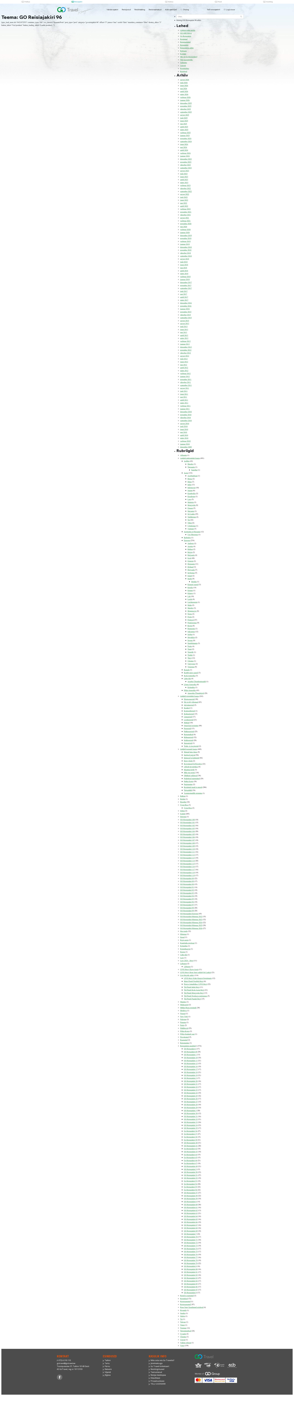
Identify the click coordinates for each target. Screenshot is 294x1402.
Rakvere (108, 1369)
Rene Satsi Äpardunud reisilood (191, 1307)
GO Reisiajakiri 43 (191, 1151)
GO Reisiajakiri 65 (191, 1219)
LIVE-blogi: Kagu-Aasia (189, 969)
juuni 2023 (184, 176)
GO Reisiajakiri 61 (191, 1207)
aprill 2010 (184, 435)
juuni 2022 (184, 200)
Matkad (186, 722)
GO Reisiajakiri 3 (190, 1110)
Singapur (191, 511)
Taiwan (183, 1322)
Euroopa (187, 540)
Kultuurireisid (189, 714)
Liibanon (183, 963)
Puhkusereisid (189, 731)
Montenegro (192, 611)
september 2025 (186, 112)
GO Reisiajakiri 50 (191, 1172)
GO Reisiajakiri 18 (191, 1072)
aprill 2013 (184, 335)
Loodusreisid (188, 719)
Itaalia (190, 578)
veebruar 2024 (185, 153)
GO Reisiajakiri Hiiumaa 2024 (191, 922)
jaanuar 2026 (185, 100)
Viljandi (108, 1372)
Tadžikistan (192, 517)
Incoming (269, 2)
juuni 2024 (184, 144)
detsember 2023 (186, 159)
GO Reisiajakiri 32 (191, 1119)
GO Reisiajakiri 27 (191, 1101)
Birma (190, 478)
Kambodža (191, 493)
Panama (183, 1022)
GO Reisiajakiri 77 (191, 1257)
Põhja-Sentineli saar (187, 1034)
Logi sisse (230, 9)
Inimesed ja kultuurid (191, 758)
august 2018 (184, 259)
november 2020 (185, 223)
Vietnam (191, 528)
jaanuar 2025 (185, 135)
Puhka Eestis (188, 781)
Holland (190, 567)
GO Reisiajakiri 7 (190, 1234)
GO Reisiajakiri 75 (191, 1251)
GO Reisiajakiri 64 (191, 1216)
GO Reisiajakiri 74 (191, 1248)
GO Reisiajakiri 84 (191, 1281)
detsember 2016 (186, 303)
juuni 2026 (184, 85)
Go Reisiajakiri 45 (190, 1157)
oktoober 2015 (185, 315)
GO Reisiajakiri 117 (187, 869)
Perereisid (187, 728)
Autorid (183, 65)
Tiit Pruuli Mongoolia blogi (194, 993)
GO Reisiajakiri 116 (187, 866)
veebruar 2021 (185, 221)
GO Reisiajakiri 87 (191, 1289)
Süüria (182, 1316)
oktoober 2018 (185, 253)
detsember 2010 (186, 411)
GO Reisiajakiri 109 (187, 846)
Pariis (182, 1025)
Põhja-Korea (184, 1031)
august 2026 (184, 79)
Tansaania (191, 467)
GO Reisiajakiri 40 (191, 1143)
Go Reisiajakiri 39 (190, 1140)
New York (184, 1016)
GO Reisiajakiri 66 (191, 1222)
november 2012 (185, 350)
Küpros (190, 593)
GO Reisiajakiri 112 (187, 855)
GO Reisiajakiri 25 (191, 1096)
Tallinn (108, 1360)
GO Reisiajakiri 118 (187, 872)
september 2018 (186, 256)
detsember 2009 (186, 447)
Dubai (182, 810)
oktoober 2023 (185, 165)
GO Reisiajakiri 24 (191, 1093)
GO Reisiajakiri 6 (190, 1201)
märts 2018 (184, 273)
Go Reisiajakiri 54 (190, 1184)
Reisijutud (126, 9)
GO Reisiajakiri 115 (187, 863)
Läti (189, 596)
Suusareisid (188, 743)
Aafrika (186, 461)
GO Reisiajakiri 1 (190, 1054)
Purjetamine (188, 784)
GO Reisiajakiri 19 (191, 1075)
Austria (190, 546)
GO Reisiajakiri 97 (187, 905)
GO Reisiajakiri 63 (191, 1213)
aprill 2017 (184, 297)
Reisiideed (184, 1298)
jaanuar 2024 (185, 156)
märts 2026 (184, 94)
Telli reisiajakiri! (213, 9)
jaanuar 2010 (185, 444)
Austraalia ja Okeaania (192, 531)
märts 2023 (184, 182)
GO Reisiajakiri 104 (187, 831)
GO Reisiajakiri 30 (191, 1113)
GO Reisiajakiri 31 (191, 1116)
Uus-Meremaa (193, 534)
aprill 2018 (184, 270)
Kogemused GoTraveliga (193, 764)
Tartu (107, 1363)
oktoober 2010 (185, 417)
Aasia (186, 473)
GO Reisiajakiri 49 (191, 1166)
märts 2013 (184, 338)
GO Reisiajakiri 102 (187, 825)
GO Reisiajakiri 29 (191, 1107)
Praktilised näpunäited (192, 778)
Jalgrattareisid (189, 705)
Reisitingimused (157, 1369)
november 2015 (185, 312)
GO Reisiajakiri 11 (191, 1060)
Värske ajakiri (112, 9)
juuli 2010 (184, 426)
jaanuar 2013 (185, 344)
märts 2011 (184, 403)
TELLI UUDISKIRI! (158, 1384)
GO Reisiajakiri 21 (191, 1084)
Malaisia (191, 502)
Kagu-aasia (184, 940)
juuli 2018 (184, 262)
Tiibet (190, 523)
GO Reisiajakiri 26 (191, 1098)
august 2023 (184, 170)
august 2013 (184, 323)
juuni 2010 (184, 429)
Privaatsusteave (157, 1381)
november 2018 (185, 250)
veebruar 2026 (185, 97)
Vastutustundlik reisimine (193, 793)
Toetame (183, 1328)
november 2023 (185, 162)
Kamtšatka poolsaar (187, 943)
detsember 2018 (186, 247)
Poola (190, 617)
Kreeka (190, 587)
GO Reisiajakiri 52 (191, 1178)
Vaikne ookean (185, 1342)
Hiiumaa (183, 934)
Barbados (187, 537)
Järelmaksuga (156, 1363)
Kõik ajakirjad (171, 9)
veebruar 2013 (185, 341)
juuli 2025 (184, 118)
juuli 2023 (184, 173)
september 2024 (186, 141)
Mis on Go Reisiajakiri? (188, 56)
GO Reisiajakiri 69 (191, 1231)
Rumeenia (191, 628)
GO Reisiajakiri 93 (187, 893)
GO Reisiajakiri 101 (187, 822)
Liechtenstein (192, 602)
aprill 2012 (184, 367)
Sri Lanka (191, 514)
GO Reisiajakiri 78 (191, 1260)
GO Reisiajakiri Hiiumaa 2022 (191, 916)
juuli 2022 (184, 197)
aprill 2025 (184, 126)
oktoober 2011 (185, 382)
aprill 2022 (184, 206)
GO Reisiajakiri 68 (191, 1228)
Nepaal (182, 1013)
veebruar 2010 (185, 441)
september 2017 (186, 288)
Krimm (190, 590)
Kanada (186, 670)
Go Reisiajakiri (185, 36)
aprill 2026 (184, 91)
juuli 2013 (184, 326)
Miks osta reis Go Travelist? (162, 1360)
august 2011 (184, 388)
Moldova (183, 1010)
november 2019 (185, 238)
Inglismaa (191, 572)
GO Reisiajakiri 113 (187, 858)
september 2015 (186, 317)
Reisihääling (139, 9)
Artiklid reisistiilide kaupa (189, 696)
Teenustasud (156, 1372)
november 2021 (185, 212)
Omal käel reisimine (191, 725)
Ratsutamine (184, 1043)
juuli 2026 (184, 82)
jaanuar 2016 (185, 309)
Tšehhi (190, 655)
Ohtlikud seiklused (190, 775)
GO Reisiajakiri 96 (187, 902)
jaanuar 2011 (185, 409)
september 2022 (186, 191)
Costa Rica (184, 805)
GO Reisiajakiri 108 (187, 843)
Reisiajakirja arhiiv (187, 48)
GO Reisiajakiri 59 (191, 1198)
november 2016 (185, 306)
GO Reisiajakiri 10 (191, 1057)
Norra (190, 614)
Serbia (190, 634)
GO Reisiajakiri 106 (187, 837)
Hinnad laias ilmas (190, 752)
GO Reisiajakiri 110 (187, 849)
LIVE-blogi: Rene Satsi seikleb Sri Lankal (195, 972)
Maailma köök (189, 769)
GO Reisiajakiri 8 (190, 1266)
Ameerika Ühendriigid (196, 693)
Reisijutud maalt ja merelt (193, 787)
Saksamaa (191, 631)
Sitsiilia (193, 581)
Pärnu (107, 1366)
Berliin (182, 799)
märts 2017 (184, 300)
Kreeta (182, 952)
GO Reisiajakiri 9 (190, 1292)
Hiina (190, 481)
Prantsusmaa (192, 622)
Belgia (190, 552)
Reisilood (183, 71)
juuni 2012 (184, 361)
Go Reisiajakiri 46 (190, 1160)
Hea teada (183, 931)
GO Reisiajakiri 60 (191, 1204)
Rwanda (183, 1310)
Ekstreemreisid (189, 699)
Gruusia (190, 561)
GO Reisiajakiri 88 (187, 878)
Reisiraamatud (155, 9)
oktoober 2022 (185, 188)
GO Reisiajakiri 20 (191, 1081)
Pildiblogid (184, 1028)
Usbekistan (192, 526)
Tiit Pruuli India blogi (191, 987)
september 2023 (186, 168)
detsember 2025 (186, 103)
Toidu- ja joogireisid (191, 746)
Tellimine (183, 62)
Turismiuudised (185, 1331)
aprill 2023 (184, 179)
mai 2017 (183, 294)
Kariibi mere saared (191, 672)
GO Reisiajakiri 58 (191, 1195)
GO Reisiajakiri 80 (191, 1269)
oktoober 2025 (185, 109)
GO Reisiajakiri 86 (191, 1286)
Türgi (189, 658)
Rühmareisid (188, 737)
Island (190, 575)
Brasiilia (183, 802)
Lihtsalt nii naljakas (191, 766)
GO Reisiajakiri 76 (191, 1254)
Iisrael (182, 937)
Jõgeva (107, 1375)
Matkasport (184, 1004)
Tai (189, 520)
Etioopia (183, 816)
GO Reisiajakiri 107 (187, 840)
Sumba (182, 1313)
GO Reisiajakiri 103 (187, 828)
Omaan (190, 508)
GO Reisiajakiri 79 (191, 1263)
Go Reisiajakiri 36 (190, 1131)
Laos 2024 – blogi (186, 960)
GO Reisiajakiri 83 (191, 1278)
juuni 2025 (184, 121)
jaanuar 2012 (185, 376)
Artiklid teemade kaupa (188, 749)
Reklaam (183, 51)
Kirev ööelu (188, 761)
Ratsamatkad (188, 734)
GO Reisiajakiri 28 (191, 1104)
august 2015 (184, 320)
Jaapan (190, 490)
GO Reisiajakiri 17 (191, 1069)
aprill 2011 (184, 400)
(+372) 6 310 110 (64, 1360)
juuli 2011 (184, 391)
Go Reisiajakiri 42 (190, 1148)
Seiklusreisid (188, 740)
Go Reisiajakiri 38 (190, 1137)
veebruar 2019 (185, 241)
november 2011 (185, 379)
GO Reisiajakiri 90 (187, 884)
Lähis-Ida (187, 678)
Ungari (182, 1339)
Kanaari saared (193, 584)
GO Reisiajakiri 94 (187, 896)
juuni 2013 (184, 329)
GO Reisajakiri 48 (190, 1051)
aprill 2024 (184, 150)
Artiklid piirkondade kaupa (190, 458)
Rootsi (190, 625)
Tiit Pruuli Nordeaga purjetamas (195, 996)
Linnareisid (188, 716)
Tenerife (190, 652)
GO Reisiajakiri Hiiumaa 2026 (191, 928)
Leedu (190, 599)
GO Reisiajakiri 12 (191, 1063)
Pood (220, 2)
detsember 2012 (186, 347)
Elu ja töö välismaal (191, 702)
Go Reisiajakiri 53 (190, 1181)
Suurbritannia (192, 643)
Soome (190, 640)
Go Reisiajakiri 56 (190, 1190)
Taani (190, 649)
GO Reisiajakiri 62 (191, 1210)
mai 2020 (183, 226)
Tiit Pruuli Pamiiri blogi (192, 999)
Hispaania (191, 564)
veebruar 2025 (185, 132)
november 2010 (185, 414)
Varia (182, 1345)
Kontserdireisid (189, 711)
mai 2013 (183, 332)
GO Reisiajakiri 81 (191, 1272)
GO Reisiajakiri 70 (191, 1237)
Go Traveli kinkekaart (160, 1366)
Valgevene (191, 664)
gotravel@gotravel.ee (66, 1363)
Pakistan (183, 1019)
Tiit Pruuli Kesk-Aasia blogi (194, 990)
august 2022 (184, 194)
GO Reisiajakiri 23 (191, 1090)
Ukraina (190, 661)
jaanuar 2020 (185, 232)
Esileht (182, 813)
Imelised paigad (189, 755)
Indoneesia (191, 487)
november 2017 (185, 285)
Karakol (187, 708)
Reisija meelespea (158, 1375)
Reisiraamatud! (185, 1304)
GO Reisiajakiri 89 (187, 881)
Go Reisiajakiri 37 (190, 1134)
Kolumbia (191, 687)
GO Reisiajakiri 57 (191, 1192)
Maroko (190, 464)
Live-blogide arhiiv (187, 975)
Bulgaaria (191, 555)
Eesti (189, 558)
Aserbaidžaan (192, 475)
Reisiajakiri (78, 2)
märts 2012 (184, 370)
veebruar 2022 (185, 209)
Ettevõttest (155, 1378)
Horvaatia (191, 570)
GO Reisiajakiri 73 (191, 1245)
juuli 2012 (184, 359)
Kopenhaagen (185, 949)
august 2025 (184, 115)
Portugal (191, 620)
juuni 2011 (184, 394)
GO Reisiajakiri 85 (191, 1284)
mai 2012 (183, 364)
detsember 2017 (186, 282)
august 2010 (184, 423)
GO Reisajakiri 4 (190, 1048)
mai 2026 (183, 88)
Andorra (191, 543)
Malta (190, 605)
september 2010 (186, 420)
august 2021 (184, 218)
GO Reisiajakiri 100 (187, 819)
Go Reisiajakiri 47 (190, 1163)
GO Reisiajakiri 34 (191, 1125)
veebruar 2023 (185, 185)
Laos (189, 499)
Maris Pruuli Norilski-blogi (193, 981)
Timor (182, 1325)
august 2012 (184, 356)
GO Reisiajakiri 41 (191, 1145)
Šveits (190, 646)
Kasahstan (191, 496)
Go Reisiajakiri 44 (190, 1154)
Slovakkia (191, 637)
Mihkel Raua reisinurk (188, 1007)
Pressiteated (184, 1037)
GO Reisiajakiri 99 (187, 910)
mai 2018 (183, 267)
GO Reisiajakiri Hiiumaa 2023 (191, 919)
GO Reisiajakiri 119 (187, 875)
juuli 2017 (184, 291)
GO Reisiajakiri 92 (187, 890)
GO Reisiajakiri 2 (190, 1078)
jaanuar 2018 (185, 279)
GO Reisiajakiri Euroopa (189, 913)
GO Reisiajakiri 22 (191, 1087)
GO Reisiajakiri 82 (191, 1275)
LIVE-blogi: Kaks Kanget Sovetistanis (198, 978)
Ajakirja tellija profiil (187, 30)
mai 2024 (183, 147)
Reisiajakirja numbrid (188, 1046)
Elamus (170, 2)
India (189, 484)
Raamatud (184, 1040)
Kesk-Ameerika (189, 675)
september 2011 (186, 385)
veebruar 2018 (185, 276)
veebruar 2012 (185, 373)
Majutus (183, 1002)
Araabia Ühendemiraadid (197, 681)
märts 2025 (184, 129)
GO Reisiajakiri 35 (191, 1128)
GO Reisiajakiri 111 (187, 852)
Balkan (190, 549)
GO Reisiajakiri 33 (191, 1122)
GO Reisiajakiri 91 (187, 887)
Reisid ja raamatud (187, 1295)
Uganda (183, 1334)
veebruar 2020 (185, 229)
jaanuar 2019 (185, 244)
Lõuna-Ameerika (190, 684)
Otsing (185, 9)
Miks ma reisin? (189, 772)
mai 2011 (183, 397)
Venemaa (191, 667)
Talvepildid (188, 790)
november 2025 (185, 106)
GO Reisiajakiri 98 (187, 908)
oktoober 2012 (185, 353)
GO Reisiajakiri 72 (191, 1242)
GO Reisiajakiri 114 (187, 860)
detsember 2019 (186, 235)
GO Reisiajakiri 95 (187, 899)
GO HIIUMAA (186, 33)
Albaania (183, 455)
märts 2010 (184, 438)
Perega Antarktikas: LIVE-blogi (195, 984)
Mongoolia (191, 505)
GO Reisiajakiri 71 (191, 1240)
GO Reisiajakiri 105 (187, 834)
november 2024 (185, 138)
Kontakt (183, 54)
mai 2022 (183, 203)
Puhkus (27, 2)
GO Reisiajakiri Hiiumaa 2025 (191, 925)
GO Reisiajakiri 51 (191, 1175)
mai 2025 (183, 123)
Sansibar (194, 470)
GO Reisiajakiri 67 (191, 1225)
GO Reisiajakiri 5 (190, 1169)
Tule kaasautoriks (186, 59)
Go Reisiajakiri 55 (190, 1187)
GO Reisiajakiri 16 (191, 1066)
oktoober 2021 (185, 215)
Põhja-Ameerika (190, 690)
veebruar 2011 (185, 406)
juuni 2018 (184, 264)
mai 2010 (183, 432)
